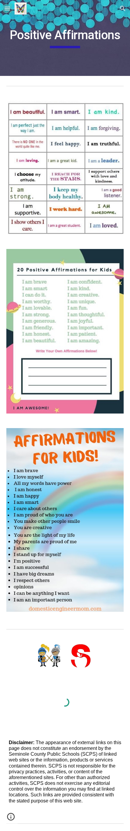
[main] (65, 38)
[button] (7, 8)
